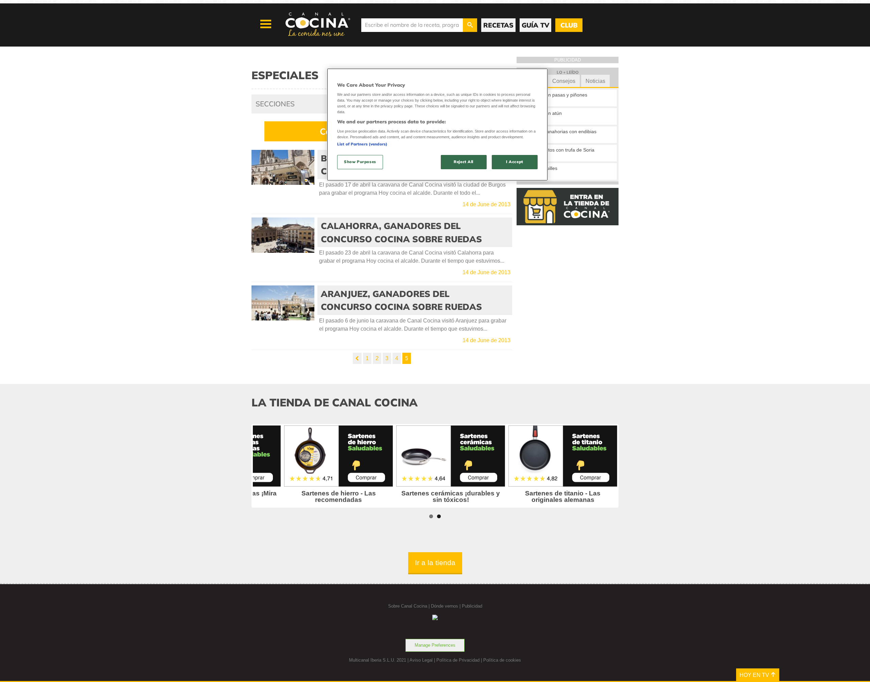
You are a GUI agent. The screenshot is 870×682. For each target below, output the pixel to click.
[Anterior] (357, 358)
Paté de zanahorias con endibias (561, 131)
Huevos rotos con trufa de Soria (560, 150)
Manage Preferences (435, 645)
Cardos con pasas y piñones (556, 95)
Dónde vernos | (446, 606)
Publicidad (472, 606)
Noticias (595, 81)
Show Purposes (360, 161)
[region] (437, 124)
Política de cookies (502, 660)
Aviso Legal (421, 660)
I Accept (514, 161)
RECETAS (498, 25)
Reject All (463, 161)
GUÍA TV (535, 25)
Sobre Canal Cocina (407, 606)
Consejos (563, 81)
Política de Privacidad (458, 660)
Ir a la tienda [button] (435, 562)
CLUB (568, 25)
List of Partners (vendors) (362, 144)
